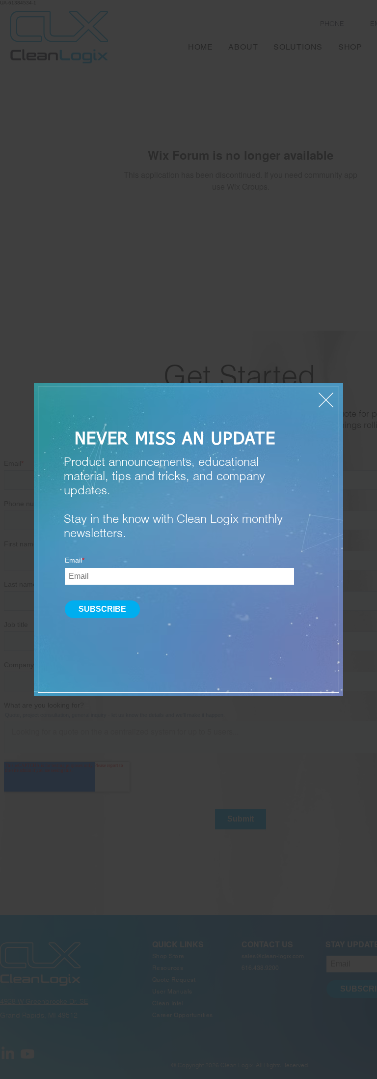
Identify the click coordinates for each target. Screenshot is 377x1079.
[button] (326, 400)
